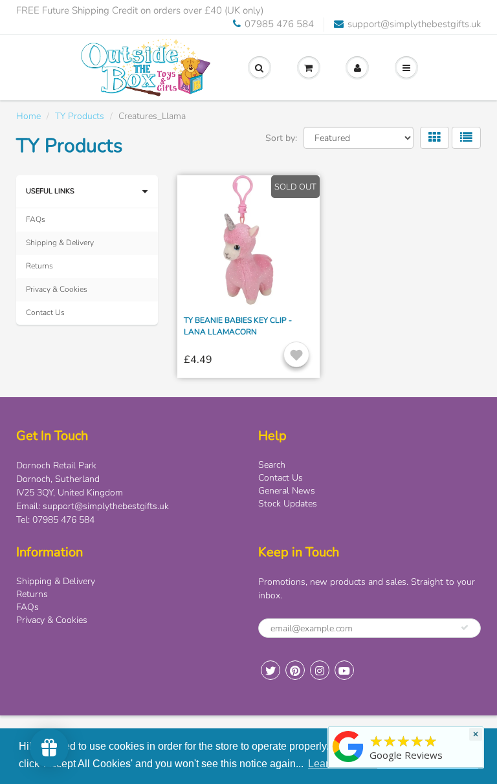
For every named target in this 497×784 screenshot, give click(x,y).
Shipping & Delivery (60, 242)
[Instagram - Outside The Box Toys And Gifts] (319, 670)
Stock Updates (287, 503)
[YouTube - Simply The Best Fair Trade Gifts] (344, 670)
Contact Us (45, 312)
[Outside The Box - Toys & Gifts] (348, 762)
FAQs (35, 219)
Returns (39, 266)
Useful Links (50, 191)
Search (271, 465)
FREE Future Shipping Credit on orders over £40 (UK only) (139, 10)
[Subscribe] (464, 627)
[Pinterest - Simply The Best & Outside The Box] (295, 670)
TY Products (79, 116)
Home (28, 116)
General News (286, 491)
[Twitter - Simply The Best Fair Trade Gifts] (270, 670)
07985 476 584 (279, 23)
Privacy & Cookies (56, 289)
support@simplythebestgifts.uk (414, 23)
